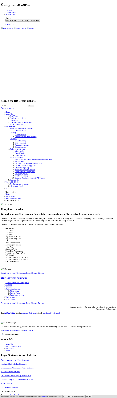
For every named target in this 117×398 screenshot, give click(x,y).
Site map (8, 10)
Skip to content (10, 12)
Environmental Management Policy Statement (17, 368)
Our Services (10, 196)
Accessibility (10, 14)
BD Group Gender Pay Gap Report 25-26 (16, 376)
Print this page (21, 273)
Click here (44, 396)
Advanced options (7, 108)
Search (3, 106)
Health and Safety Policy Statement (13, 364)
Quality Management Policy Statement (15, 360)
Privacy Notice (6, 383)
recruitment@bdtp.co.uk (51, 313)
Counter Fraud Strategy (9, 387)
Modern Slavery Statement (10, 372)
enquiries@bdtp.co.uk (29, 313)
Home (7, 194)
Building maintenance (13, 198)
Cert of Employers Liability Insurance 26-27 (17, 379)
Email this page (31, 273)
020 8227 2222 (9, 313)
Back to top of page (8, 273)
